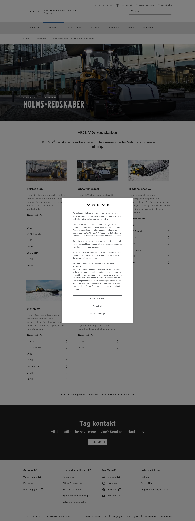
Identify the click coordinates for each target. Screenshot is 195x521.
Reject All (97, 306)
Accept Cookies (97, 298)
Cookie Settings (97, 314)
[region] (97, 260)
